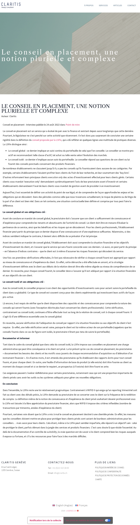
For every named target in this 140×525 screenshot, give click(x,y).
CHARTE (98, 479)
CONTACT (131, 5)
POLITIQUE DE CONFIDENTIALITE (108, 471)
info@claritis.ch (60, 473)
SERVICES (103, 5)
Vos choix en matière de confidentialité (84, 520)
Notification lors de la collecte (45, 520)
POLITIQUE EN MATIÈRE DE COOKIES (109, 467)
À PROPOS (88, 5)
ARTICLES (117, 5)
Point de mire (73, 124)
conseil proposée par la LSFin (47, 139)
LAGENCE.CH (71, 510)
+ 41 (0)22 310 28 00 (60, 468)
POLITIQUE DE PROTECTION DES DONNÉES (112, 475)
